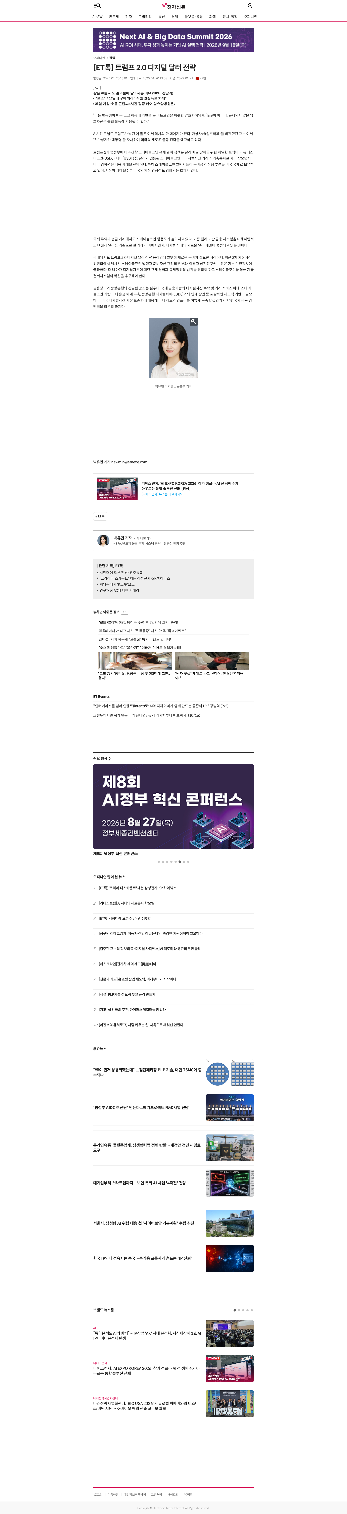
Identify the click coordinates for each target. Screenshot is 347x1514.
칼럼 (112, 58)
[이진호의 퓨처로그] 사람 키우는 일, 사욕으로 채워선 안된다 (141, 1025)
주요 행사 (102, 758)
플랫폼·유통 (194, 17)
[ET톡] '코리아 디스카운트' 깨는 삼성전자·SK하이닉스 (138, 888)
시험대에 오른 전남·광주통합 (121, 573)
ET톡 (101, 516)
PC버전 (188, 1495)
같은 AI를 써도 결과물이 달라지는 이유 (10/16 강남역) (133, 93)
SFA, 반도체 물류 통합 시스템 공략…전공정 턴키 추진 (150, 543)
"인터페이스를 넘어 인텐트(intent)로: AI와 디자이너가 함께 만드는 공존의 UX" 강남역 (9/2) (160, 706)
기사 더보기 (141, 538)
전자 (128, 17)
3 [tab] (167, 862)
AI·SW (97, 17)
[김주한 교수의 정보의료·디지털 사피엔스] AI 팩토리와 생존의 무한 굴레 (150, 949)
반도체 (114, 17)
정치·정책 (230, 17)
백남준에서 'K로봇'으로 (117, 584)
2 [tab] (163, 862)
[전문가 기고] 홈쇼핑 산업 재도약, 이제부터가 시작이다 (137, 979)
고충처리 (156, 1495)
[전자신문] (173, 5)
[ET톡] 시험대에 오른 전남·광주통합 (125, 918)
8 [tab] (188, 862)
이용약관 (113, 1495)
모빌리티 (145, 17)
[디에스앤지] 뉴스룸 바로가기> (162, 494)
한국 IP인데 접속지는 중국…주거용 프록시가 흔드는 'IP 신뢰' (142, 1258)
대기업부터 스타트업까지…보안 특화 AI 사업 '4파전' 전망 (139, 1183)
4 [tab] (171, 862)
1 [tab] (159, 862)
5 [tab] (176, 862)
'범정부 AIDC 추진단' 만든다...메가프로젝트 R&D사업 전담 (141, 1107)
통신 (161, 17)
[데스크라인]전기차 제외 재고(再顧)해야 (127, 964)
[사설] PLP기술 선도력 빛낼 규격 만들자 (127, 994)
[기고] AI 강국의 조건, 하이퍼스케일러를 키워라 (132, 1010)
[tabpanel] (173, 1366)
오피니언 (250, 17)
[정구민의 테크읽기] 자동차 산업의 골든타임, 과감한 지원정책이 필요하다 (151, 933)
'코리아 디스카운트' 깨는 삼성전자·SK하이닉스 (135, 578)
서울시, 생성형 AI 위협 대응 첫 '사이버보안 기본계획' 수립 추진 (143, 1223)
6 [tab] (180, 862)
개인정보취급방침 (135, 1495)
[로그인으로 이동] (250, 6)
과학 (212, 17)
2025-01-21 (191, 78)
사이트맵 (172, 1495)
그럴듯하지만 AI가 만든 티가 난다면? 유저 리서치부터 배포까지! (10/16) (146, 715)
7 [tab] (184, 862)
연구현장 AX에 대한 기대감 (119, 590)
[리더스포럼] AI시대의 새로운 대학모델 (126, 903)
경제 (174, 17)
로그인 (98, 1495)
